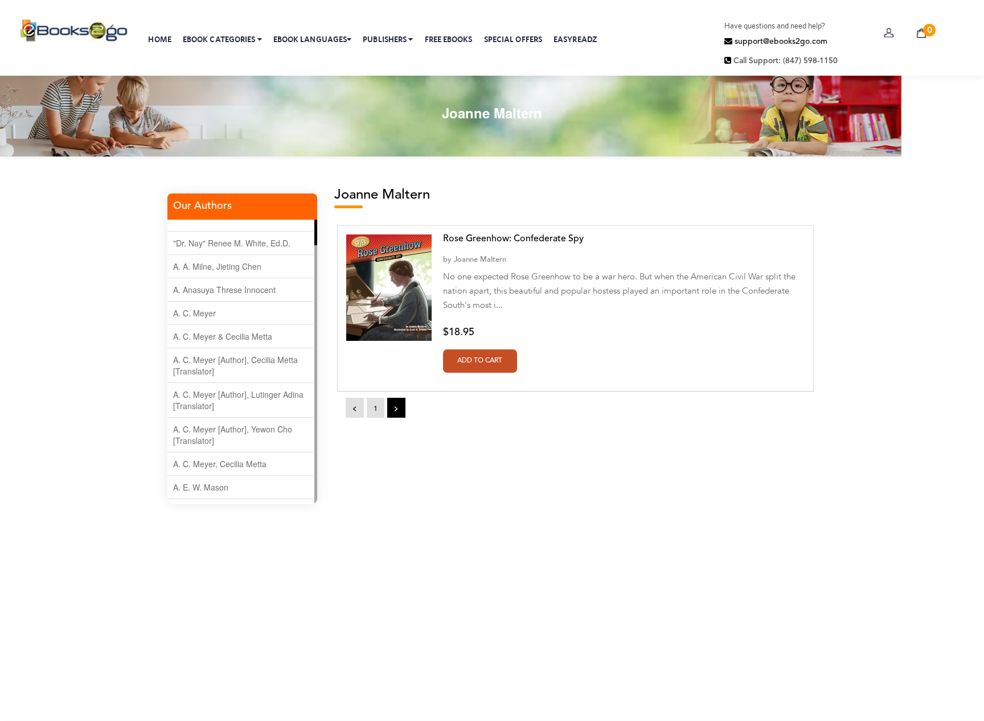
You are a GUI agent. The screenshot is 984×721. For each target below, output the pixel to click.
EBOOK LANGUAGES (310, 39)
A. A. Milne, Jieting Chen (217, 266)
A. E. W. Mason (200, 487)
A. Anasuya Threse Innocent (224, 289)
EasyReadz (575, 39)
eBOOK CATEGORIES (220, 39)
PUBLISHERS (385, 39)
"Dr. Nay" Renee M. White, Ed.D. (231, 243)
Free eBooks (449, 39)
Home (159, 39)
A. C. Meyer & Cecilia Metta (222, 336)
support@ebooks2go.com (779, 42)
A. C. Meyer (194, 313)
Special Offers (513, 39)
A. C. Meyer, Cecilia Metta (219, 463)
